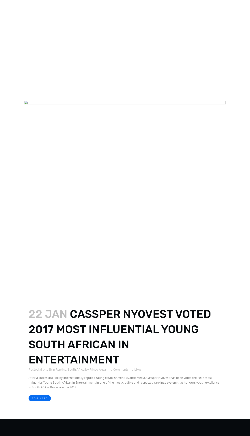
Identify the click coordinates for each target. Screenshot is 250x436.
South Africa (76, 369)
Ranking (61, 369)
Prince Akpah (98, 369)
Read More (39, 398)
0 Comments (119, 369)
